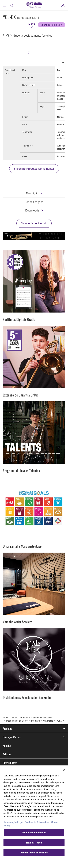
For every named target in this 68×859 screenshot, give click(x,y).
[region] (34, 812)
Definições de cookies (34, 832)
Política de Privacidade (37, 822)
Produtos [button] (7, 728)
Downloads (32, 210)
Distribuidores (10, 763)
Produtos (35, 720)
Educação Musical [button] (12, 737)
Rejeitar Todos (34, 842)
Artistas (7, 754)
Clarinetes (48, 720)
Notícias (7, 746)
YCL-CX (60, 720)
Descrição (32, 193)
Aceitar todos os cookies (34, 852)
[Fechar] (64, 770)
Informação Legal (13, 822)
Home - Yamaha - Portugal (15, 717)
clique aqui (39, 813)
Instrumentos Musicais (41, 717)
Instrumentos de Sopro (17, 720)
